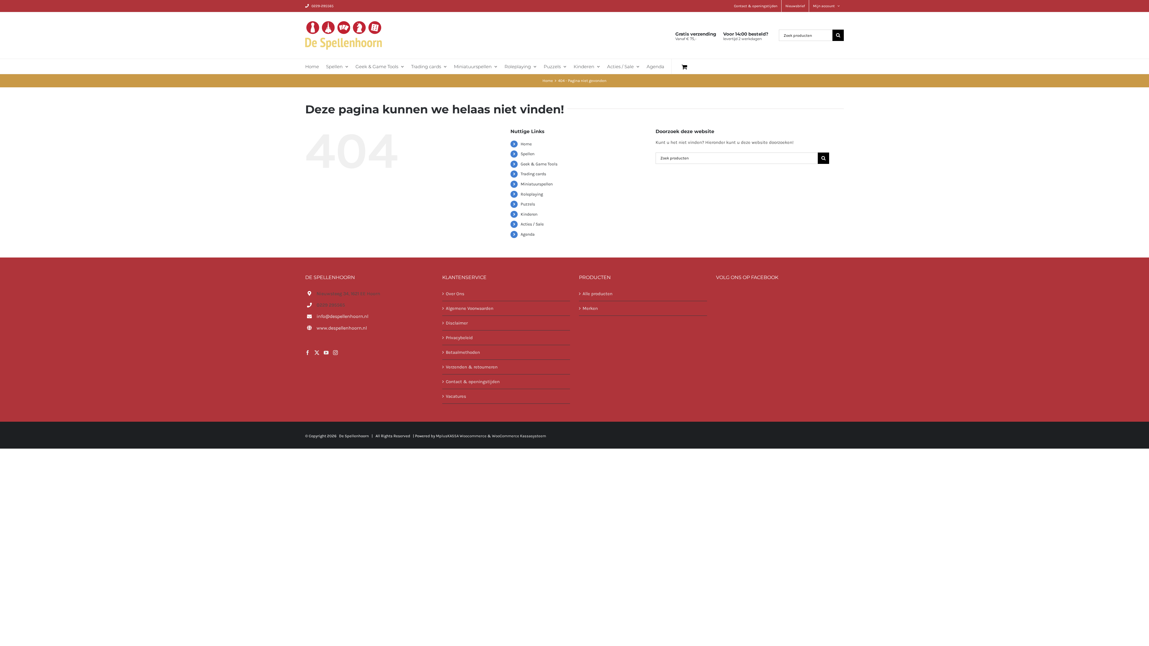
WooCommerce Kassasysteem (519, 436)
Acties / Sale (532, 224)
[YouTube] (326, 352)
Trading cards (533, 173)
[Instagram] (335, 352)
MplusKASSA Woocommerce (461, 436)
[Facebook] (307, 352)
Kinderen (529, 214)
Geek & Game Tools (539, 164)
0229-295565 (322, 6)
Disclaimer (457, 323)
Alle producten (598, 293)
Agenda (528, 234)
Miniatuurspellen (537, 184)
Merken (590, 308)
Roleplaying (532, 194)
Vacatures (456, 396)
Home (526, 144)
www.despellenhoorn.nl (342, 328)
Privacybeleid (459, 337)
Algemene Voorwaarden (469, 308)
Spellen (527, 153)
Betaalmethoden (463, 352)
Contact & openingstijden (473, 381)
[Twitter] (316, 352)
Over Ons (455, 293)
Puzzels (528, 204)
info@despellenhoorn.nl (342, 316)
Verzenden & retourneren (472, 367)
